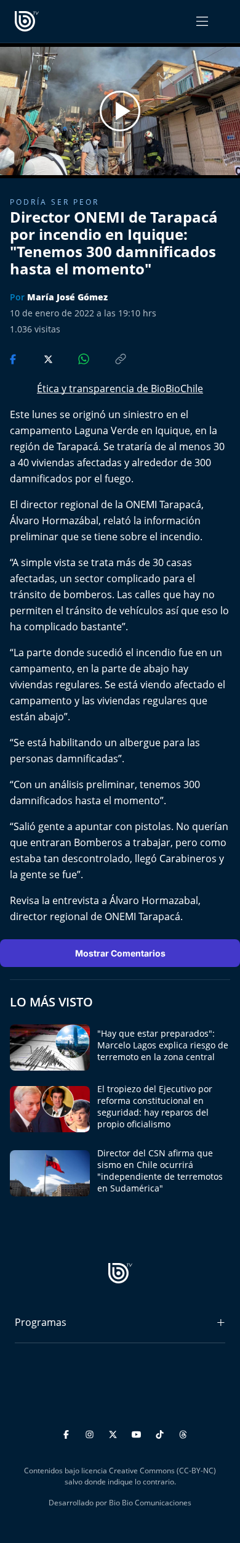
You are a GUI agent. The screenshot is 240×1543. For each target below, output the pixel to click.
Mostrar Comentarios (120, 953)
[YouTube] (138, 1432)
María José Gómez (67, 297)
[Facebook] (68, 1432)
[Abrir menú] (202, 21)
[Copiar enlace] (109, 357)
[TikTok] (161, 1432)
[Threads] (183, 1432)
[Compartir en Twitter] (36, 357)
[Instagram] (91, 1432)
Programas (40, 1322)
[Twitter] (115, 1432)
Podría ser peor (54, 202)
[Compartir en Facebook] (14, 357)
